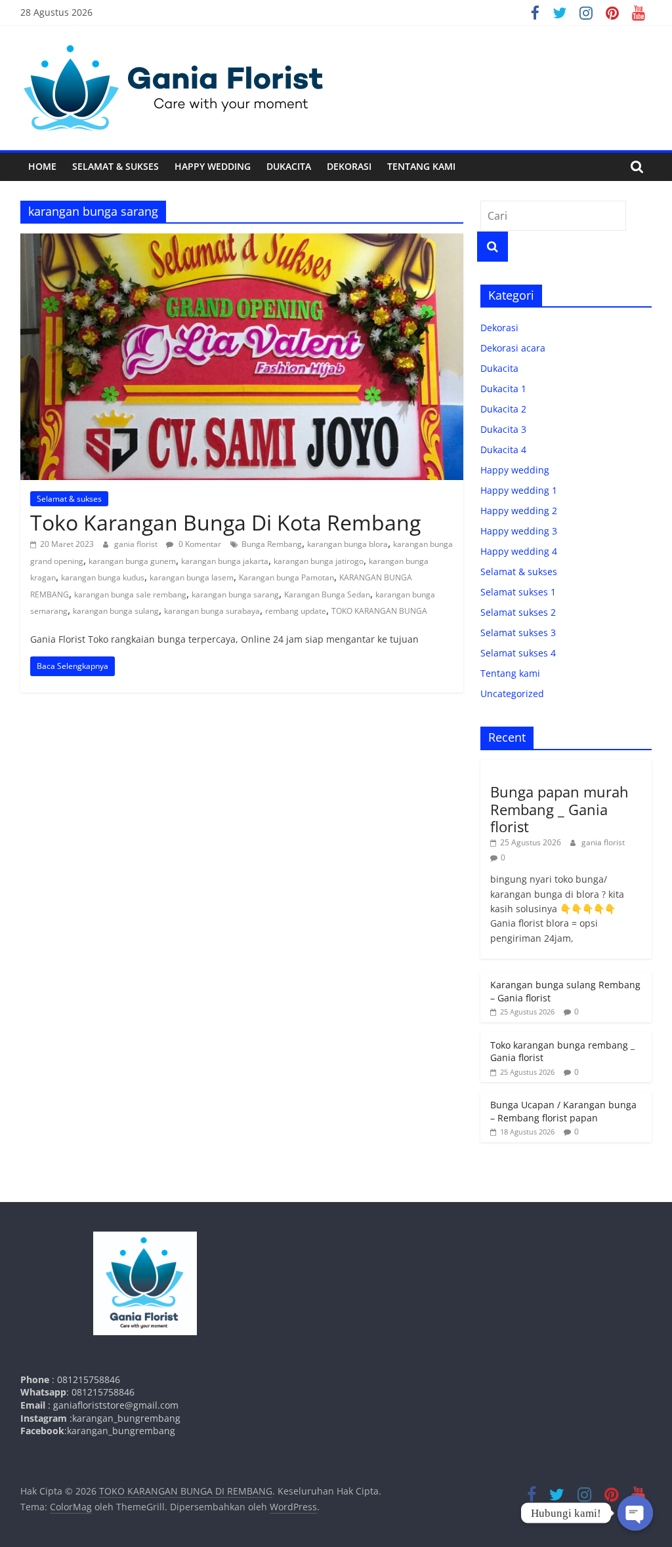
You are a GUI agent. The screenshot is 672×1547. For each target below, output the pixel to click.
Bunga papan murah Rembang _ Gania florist (559, 809)
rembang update (295, 610)
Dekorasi (349, 166)
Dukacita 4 (503, 449)
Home (42, 166)
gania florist (136, 544)
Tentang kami (421, 166)
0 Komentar (199, 544)
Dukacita (288, 166)
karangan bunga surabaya (212, 610)
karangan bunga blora (347, 544)
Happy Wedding (213, 166)
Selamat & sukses (115, 166)
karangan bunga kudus (102, 577)
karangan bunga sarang (235, 594)
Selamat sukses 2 (518, 612)
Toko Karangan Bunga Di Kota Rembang (225, 522)
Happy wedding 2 (518, 510)
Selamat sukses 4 (518, 653)
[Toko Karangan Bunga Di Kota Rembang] (241, 241)
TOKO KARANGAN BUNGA (379, 610)
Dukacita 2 (503, 409)
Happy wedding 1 (518, 490)
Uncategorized (512, 693)
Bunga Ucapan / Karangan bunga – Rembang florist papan (563, 1111)
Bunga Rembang (272, 544)
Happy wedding (514, 470)
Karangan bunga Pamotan (286, 577)
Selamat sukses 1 (518, 592)
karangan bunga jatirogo (319, 561)
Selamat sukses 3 (518, 632)
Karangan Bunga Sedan (327, 594)
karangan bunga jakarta (224, 561)
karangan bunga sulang (116, 610)
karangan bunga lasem (192, 577)
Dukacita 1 (503, 388)
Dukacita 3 (503, 429)
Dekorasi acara (512, 348)
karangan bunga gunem (132, 561)
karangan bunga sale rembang (130, 594)
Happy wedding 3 (518, 531)
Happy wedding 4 (518, 551)
